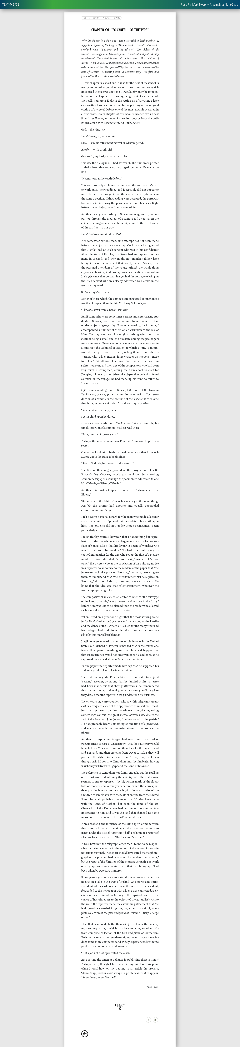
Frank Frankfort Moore (95, 18)
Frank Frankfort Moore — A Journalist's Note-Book (209, 4)
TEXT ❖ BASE (10, 4)
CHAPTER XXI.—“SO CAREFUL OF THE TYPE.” (117, 18)
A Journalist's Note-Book (106, 18)
